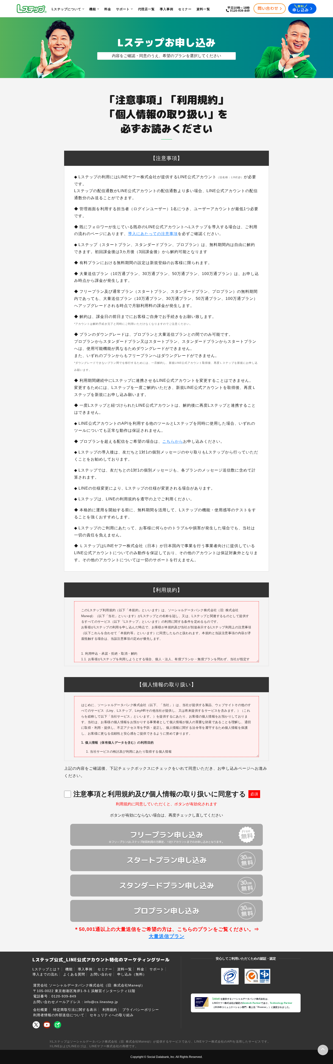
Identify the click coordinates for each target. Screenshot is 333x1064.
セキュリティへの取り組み (112, 1015)
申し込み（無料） (132, 974)
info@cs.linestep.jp (101, 1002)
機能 (69, 969)
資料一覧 (124, 969)
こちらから (172, 441)
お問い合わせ (101, 974)
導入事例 (85, 969)
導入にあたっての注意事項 (153, 234)
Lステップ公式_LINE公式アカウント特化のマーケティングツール (101, 960)
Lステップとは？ (46, 969)
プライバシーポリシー (140, 1010)
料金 (140, 969)
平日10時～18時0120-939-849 (239, 9)
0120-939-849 (63, 996)
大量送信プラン (167, 936)
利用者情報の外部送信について (58, 1015)
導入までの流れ (45, 974)
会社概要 (40, 1010)
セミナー (105, 969)
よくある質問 (74, 974)
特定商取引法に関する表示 (75, 1010)
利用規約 (109, 1010)
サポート (156, 969)
